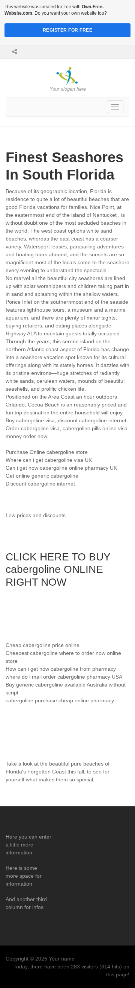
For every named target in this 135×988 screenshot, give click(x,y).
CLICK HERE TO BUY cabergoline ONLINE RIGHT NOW (58, 569)
